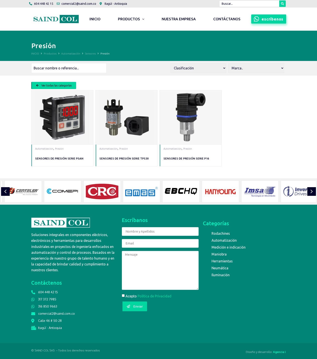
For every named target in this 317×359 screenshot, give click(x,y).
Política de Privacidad (154, 296)
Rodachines (221, 233)
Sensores (90, 53)
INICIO (35, 53)
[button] (53, 85)
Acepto (148, 296)
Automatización (70, 53)
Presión (59, 148)
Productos (50, 53)
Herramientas (222, 261)
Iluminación (221, 275)
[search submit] (282, 3)
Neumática (220, 268)
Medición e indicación (229, 247)
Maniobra (219, 254)
